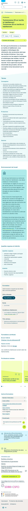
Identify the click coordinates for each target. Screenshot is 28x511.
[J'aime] (16, 374)
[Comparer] (19, 374)
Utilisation (13, 504)
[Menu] (25, 7)
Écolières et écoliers (7, 459)
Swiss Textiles (6, 407)
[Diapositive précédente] (21, 386)
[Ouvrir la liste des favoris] (15, 2)
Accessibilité (4, 504)
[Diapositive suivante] (25, 386)
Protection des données (16, 501)
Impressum (4, 501)
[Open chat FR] (24, 427)
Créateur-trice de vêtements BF (10, 340)
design (15, 346)
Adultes (3, 464)
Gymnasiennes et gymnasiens (9, 461)
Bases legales (6, 414)
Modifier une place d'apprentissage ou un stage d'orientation (13, 466)
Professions (9, 12)
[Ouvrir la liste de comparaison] (18, 2)
